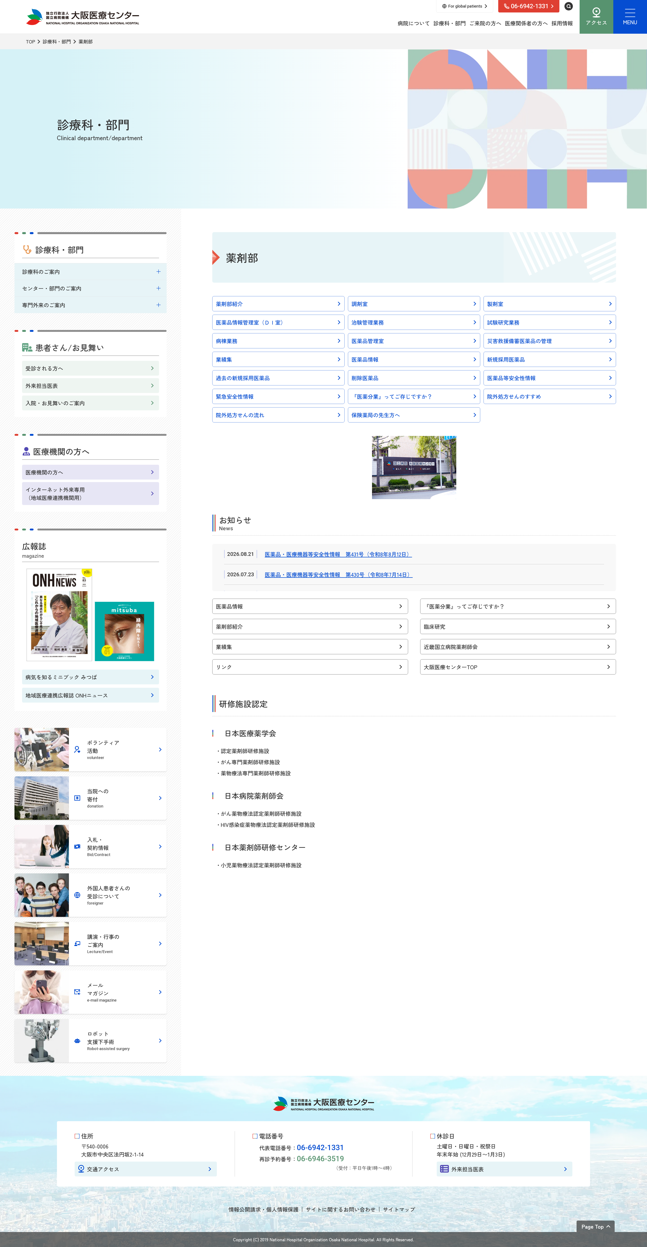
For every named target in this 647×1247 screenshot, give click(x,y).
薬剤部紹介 (229, 304)
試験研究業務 (503, 322)
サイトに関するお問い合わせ (341, 1209)
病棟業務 (226, 341)
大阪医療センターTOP (450, 667)
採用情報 (562, 23)
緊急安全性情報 (235, 396)
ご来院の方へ (485, 23)
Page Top (593, 1226)
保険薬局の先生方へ (375, 415)
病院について (414, 23)
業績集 (224, 359)
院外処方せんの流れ (240, 415)
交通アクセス (103, 1169)
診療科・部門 (449, 23)
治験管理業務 (367, 322)
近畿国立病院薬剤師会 (451, 647)
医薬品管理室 (367, 341)
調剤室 (359, 304)
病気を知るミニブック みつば (61, 677)
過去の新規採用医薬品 (243, 378)
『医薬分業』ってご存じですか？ (391, 396)
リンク (224, 667)
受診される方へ (44, 368)
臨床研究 (434, 626)
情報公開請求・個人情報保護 (263, 1209)
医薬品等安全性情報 (511, 378)
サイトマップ (399, 1209)
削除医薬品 (364, 378)
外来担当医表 (41, 385)
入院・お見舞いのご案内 (55, 403)
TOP (30, 41)
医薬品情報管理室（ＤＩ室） (251, 322)
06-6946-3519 (320, 1158)
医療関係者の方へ (526, 23)
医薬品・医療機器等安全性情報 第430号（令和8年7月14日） (339, 574)
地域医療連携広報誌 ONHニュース (66, 695)
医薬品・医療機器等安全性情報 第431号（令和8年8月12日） (338, 554)
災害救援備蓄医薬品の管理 (519, 341)
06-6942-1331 (320, 1147)
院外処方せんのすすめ (514, 396)
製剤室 (495, 304)
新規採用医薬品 (506, 359)
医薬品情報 (364, 359)
